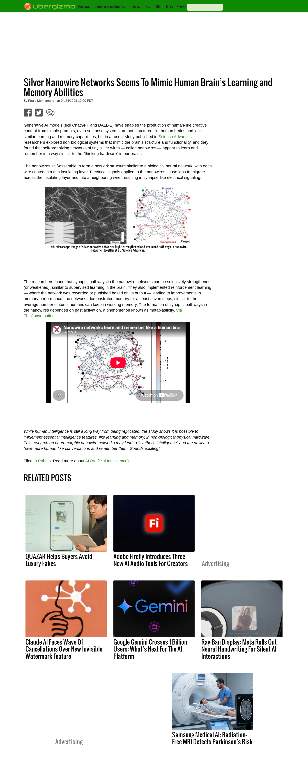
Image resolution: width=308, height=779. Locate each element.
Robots (44, 461)
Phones (135, 6)
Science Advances (175, 136)
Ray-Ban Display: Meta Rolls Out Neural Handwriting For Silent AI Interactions (239, 648)
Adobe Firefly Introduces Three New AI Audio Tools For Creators (150, 560)
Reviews (84, 6)
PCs (147, 6)
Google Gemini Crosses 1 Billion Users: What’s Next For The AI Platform (150, 648)
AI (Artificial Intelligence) (107, 461)
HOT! (158, 6)
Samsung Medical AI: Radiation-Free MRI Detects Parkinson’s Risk (212, 738)
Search (181, 6)
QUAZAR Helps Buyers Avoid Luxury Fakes (58, 560)
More (169, 6)
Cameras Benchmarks (109, 6)
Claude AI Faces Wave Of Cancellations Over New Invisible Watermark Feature (63, 648)
